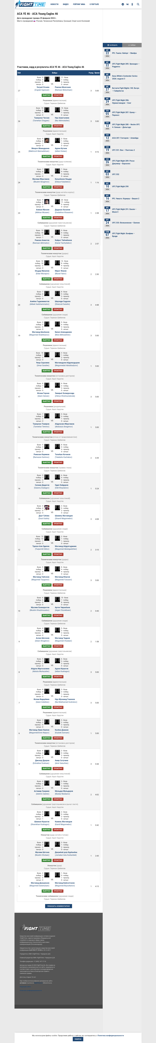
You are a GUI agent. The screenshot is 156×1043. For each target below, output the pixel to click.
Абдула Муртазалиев (40, 670)
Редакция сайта (25, 987)
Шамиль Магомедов (64, 517)
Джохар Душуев (41, 761)
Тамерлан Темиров (41, 425)
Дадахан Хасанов (64, 211)
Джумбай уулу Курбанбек (66, 853)
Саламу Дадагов (41, 486)
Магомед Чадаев (63, 639)
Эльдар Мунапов (42, 272)
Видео (66, 4)
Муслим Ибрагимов (40, 180)
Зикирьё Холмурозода (65, 394)
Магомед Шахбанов (39, 333)
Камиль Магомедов (63, 823)
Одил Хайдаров (62, 486)
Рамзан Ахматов (41, 241)
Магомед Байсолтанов (65, 884)
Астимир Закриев (41, 792)
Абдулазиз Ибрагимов (64, 425)
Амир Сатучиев (61, 761)
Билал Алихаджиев (63, 333)
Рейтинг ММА (79, 4)
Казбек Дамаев (62, 731)
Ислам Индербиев (41, 700)
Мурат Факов (60, 272)
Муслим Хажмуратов (39, 608)
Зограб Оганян (41, 88)
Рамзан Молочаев (63, 88)
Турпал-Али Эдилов (40, 547)
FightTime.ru (38, 983)
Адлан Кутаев (61, 149)
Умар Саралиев (42, 364)
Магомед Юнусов (63, 578)
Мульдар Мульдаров (64, 792)
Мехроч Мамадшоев (39, 149)
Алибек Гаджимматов (39, 302)
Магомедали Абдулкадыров (67, 364)
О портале (94, 4)
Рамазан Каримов (41, 455)
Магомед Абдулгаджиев (66, 547)
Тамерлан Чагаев (41, 119)
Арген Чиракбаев (63, 608)
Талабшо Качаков (63, 455)
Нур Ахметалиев (62, 119)
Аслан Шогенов (42, 639)
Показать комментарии (58, 906)
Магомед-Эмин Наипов (39, 731)
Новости (54, 4)
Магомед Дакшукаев (39, 884)
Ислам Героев (43, 394)
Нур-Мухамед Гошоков (66, 700)
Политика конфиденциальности (31, 990)
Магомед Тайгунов (40, 578)
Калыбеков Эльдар (63, 180)
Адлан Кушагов (62, 670)
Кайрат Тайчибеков (63, 241)
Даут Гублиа (43, 517)
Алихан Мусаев (42, 211)
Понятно (78, 1039)
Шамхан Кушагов (40, 823)
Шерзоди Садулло (62, 302)
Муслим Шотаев (42, 853)
